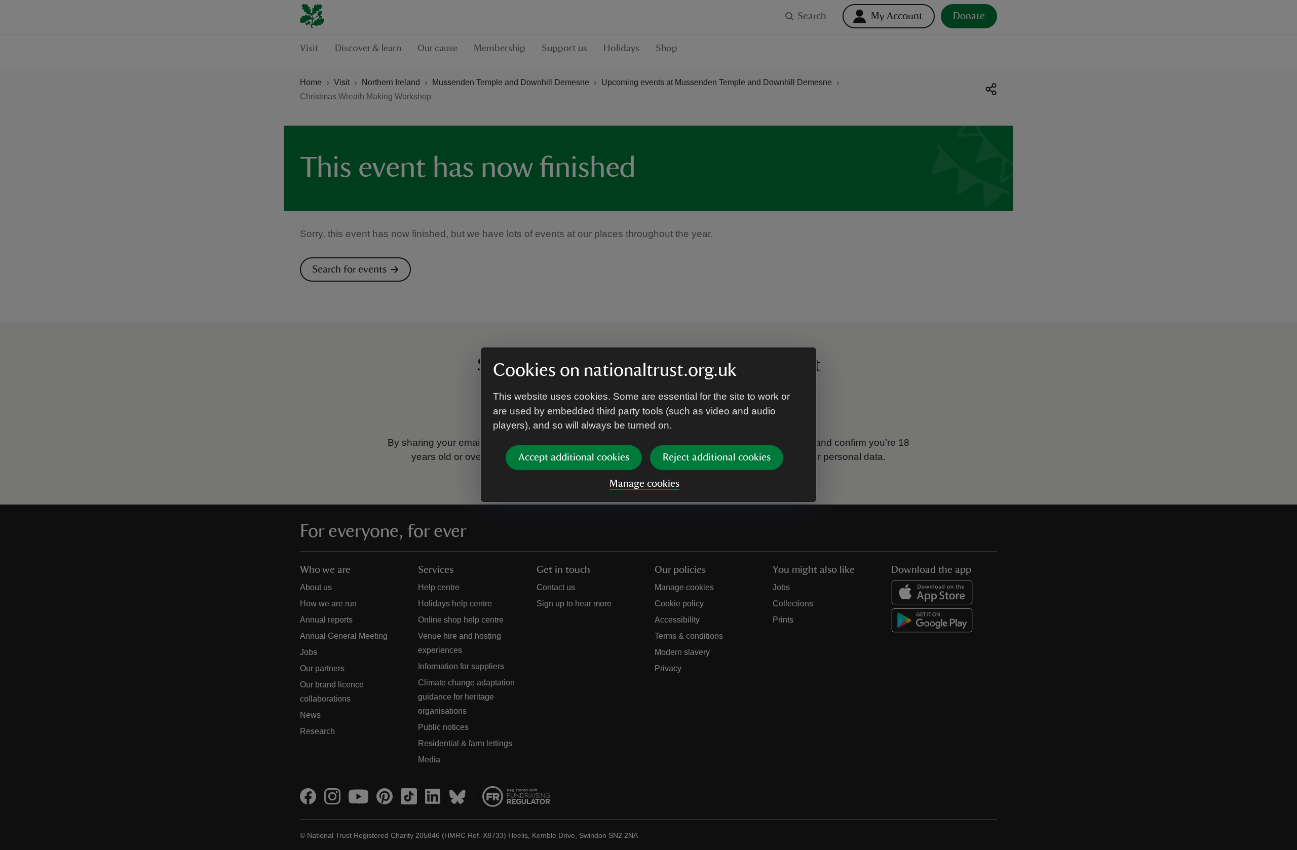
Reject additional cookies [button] (717, 457)
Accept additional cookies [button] (573, 457)
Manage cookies (644, 484)
